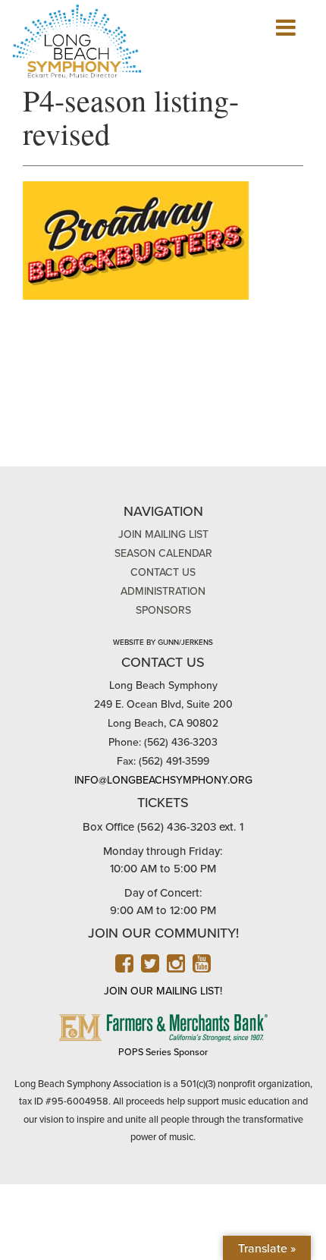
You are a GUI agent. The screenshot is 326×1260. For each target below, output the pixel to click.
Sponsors (163, 610)
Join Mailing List (163, 534)
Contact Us (163, 572)
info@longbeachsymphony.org (163, 780)
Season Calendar (163, 553)
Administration (163, 591)
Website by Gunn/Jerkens (163, 642)
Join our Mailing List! (163, 991)
